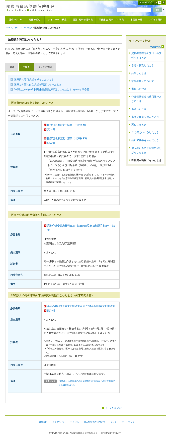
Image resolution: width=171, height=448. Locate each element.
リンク (113, 422)
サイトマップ (128, 422)
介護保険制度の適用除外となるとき (146, 99)
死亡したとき (138, 124)
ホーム (9, 27)
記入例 (51, 129)
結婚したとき (138, 73)
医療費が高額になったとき (146, 160)
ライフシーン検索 (23, 27)
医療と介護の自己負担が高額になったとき (38, 84)
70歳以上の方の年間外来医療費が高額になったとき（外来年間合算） (53, 89)
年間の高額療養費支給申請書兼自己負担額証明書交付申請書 (81, 306)
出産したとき (138, 109)
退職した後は (138, 88)
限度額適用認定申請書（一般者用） (67, 125)
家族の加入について (142, 81)
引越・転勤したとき (142, 65)
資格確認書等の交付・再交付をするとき (146, 55)
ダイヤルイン (58, 422)
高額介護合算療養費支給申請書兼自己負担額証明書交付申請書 (81, 227)
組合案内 (43, 422)
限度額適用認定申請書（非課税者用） (68, 138)
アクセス (74, 422)
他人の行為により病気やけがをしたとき (146, 150)
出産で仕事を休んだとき (145, 117)
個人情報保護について (94, 422)
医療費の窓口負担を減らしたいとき (34, 79)
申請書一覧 (155, 46)
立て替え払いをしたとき (145, 132)
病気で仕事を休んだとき (145, 140)
